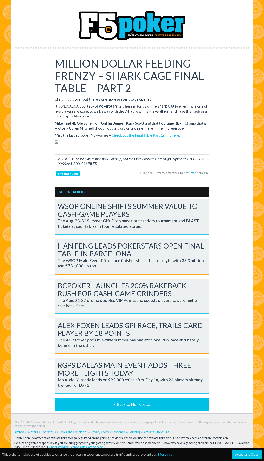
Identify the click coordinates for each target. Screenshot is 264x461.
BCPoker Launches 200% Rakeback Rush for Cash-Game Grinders (122, 289)
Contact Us (48, 432)
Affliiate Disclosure (156, 432)
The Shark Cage (68, 173)
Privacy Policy (100, 432)
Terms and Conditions (73, 432)
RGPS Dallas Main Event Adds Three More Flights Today (124, 369)
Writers (32, 432)
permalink (203, 172)
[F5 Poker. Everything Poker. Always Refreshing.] (132, 22)
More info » (166, 454)
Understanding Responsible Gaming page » (77, 447)
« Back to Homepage (132, 404)
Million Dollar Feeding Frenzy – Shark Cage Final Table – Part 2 (129, 76)
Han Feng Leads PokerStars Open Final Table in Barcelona (131, 250)
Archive (19, 432)
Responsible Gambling (126, 432)
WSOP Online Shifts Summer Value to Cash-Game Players (128, 210)
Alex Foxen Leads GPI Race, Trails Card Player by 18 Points (130, 329)
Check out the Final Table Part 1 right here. (146, 135)
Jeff (191, 172)
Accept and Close (247, 454)
